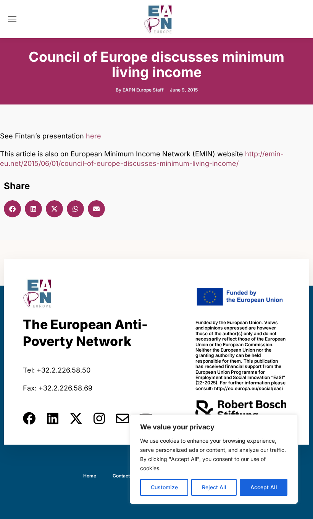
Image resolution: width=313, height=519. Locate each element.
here (93, 136)
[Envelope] (122, 418)
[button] (12, 208)
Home (89, 476)
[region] (214, 459)
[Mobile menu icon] (12, 19)
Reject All (214, 487)
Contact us (124, 476)
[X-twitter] (75, 418)
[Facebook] (29, 418)
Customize (164, 487)
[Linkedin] (52, 418)
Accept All (263, 487)
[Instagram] (99, 418)
